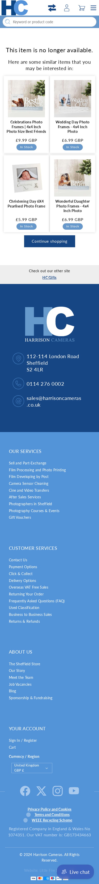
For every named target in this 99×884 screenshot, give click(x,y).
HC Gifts (49, 277)
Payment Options (23, 567)
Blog (12, 691)
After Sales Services (25, 497)
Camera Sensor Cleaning (28, 483)
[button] (81, 8)
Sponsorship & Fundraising (31, 698)
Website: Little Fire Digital (45, 870)
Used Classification (24, 607)
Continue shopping (50, 241)
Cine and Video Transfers (29, 490)
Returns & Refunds (24, 621)
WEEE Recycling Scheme (52, 820)
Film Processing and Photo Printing (37, 470)
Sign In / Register (23, 740)
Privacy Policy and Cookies (50, 809)
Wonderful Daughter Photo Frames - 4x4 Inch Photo (72, 206)
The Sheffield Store (24, 664)
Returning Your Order (26, 594)
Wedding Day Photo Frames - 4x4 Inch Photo (72, 127)
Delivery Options (22, 580)
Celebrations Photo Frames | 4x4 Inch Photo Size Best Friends (26, 127)
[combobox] (49, 22)
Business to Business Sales (30, 614)
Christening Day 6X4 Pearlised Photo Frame (26, 203)
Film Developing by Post (28, 476)
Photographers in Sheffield (30, 504)
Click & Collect (21, 573)
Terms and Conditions (52, 814)
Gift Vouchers (20, 517)
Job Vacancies (20, 684)
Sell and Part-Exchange (27, 463)
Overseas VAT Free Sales (28, 587)
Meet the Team (21, 677)
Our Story (17, 670)
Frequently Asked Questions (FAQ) (37, 601)
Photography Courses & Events (34, 511)
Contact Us (18, 560)
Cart (12, 747)
